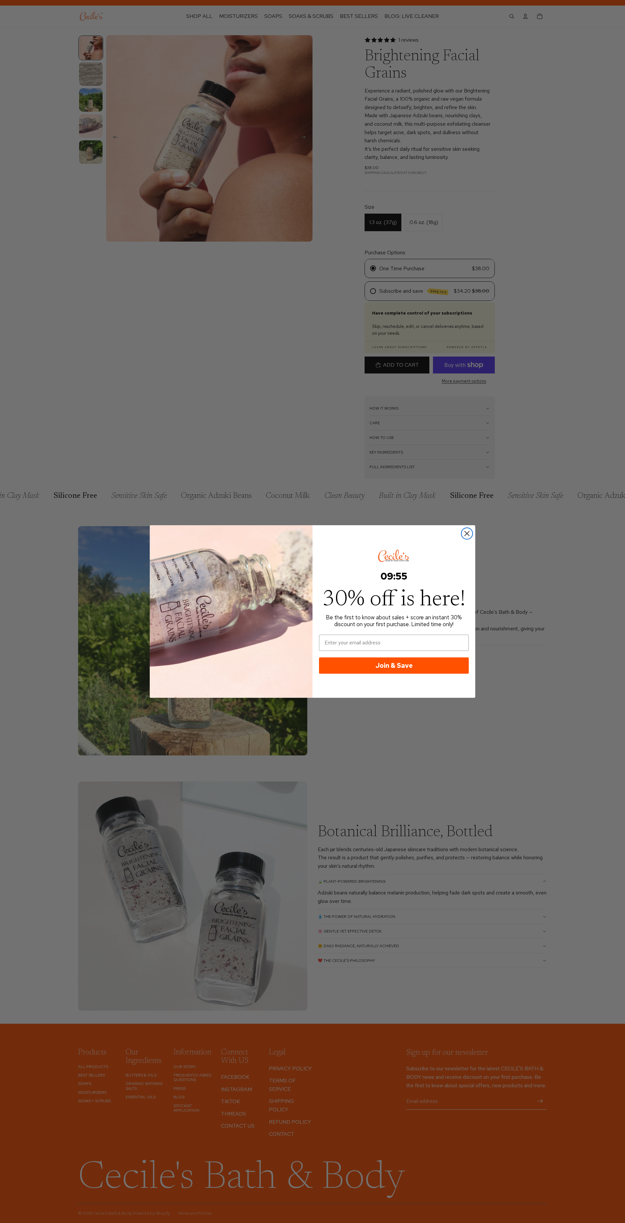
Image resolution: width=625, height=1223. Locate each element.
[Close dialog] (467, 533)
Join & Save (394, 665)
